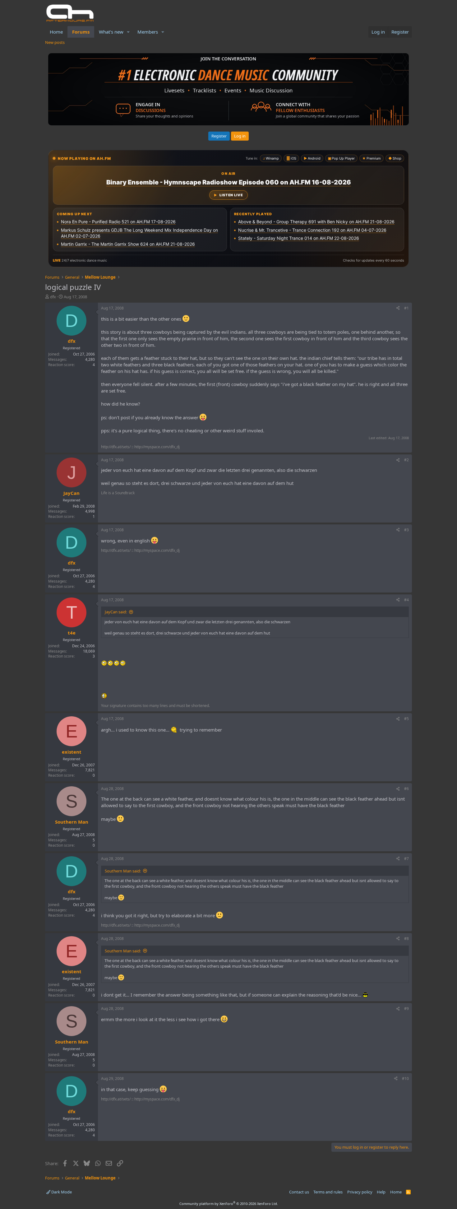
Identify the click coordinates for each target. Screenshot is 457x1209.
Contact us (299, 1192)
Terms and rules (328, 1192)
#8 (406, 938)
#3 (406, 529)
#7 (406, 858)
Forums (81, 32)
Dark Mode (61, 1192)
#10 (405, 1078)
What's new (111, 32)
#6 (406, 788)
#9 (406, 1008)
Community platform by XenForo (228, 1203)
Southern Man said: (123, 871)
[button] (128, 32)
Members (147, 32)
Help (381, 1192)
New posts (55, 42)
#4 (406, 599)
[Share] (398, 308)
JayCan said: (116, 612)
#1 (406, 308)
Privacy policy (359, 1192)
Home (56, 32)
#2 (406, 460)
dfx (53, 297)
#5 (406, 718)
